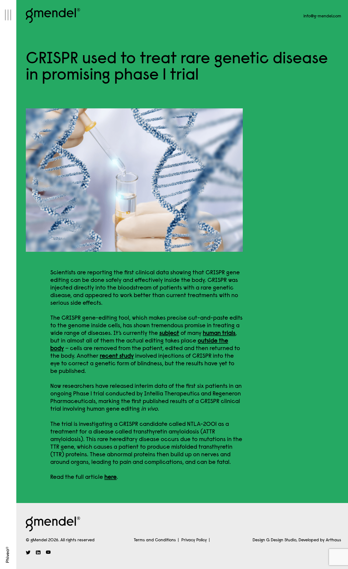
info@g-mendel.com (322, 16)
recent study (117, 356)
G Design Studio (281, 540)
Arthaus (333, 540)
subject (169, 334)
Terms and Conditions (155, 540)
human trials (219, 334)
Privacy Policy (194, 540)
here (110, 477)
